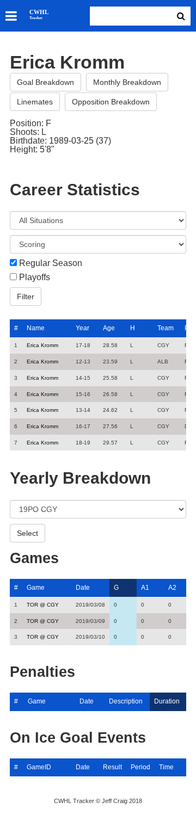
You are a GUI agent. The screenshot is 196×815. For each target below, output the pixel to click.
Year (82, 328)
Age (109, 328)
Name (36, 328)
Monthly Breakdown (127, 82)
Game (36, 587)
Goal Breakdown (45, 82)
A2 (172, 587)
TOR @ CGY (43, 605)
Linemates (35, 101)
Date (83, 587)
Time (166, 767)
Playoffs (34, 277)
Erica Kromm (42, 345)
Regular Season (50, 263)
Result (112, 767)
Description (126, 701)
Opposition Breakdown (111, 101)
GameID (39, 767)
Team (165, 328)
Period (140, 767)
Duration (167, 701)
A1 (145, 587)
